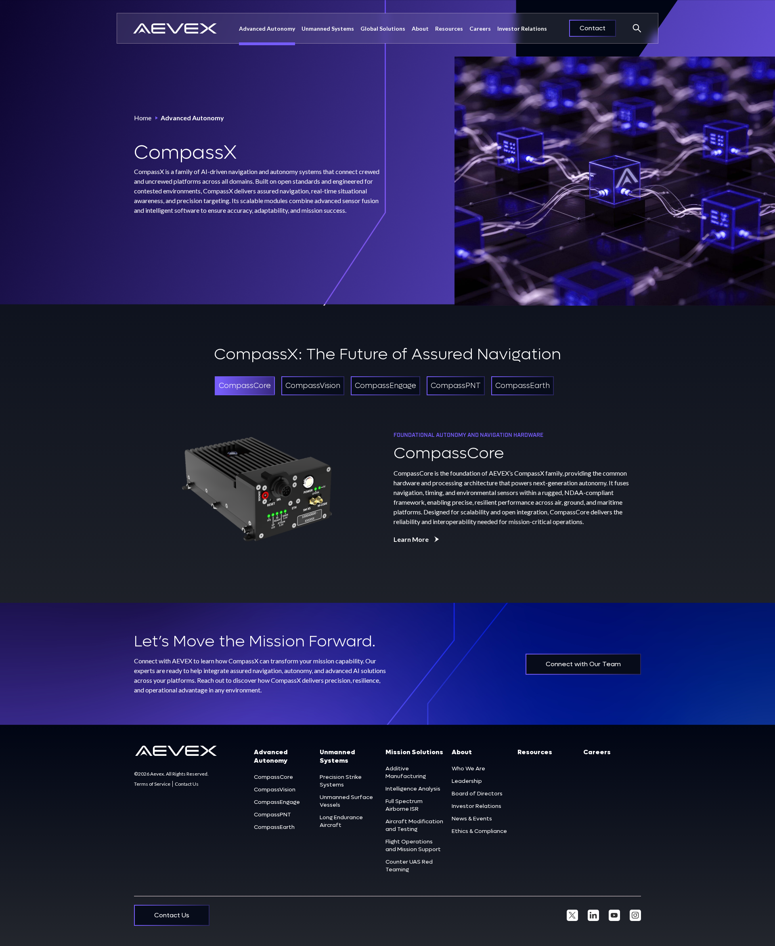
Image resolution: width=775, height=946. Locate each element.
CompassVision (274, 789)
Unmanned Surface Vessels (346, 801)
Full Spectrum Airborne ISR (404, 805)
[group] (245, 385)
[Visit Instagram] (635, 915)
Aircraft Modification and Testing (414, 825)
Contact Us (187, 784)
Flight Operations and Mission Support (413, 845)
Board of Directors (477, 793)
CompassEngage (277, 802)
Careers (480, 28)
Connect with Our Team (583, 664)
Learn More (411, 539)
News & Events (472, 818)
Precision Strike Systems (341, 781)
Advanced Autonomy (267, 28)
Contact (592, 28)
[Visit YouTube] (614, 915)
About (462, 752)
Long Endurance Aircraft (341, 821)
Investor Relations (522, 28)
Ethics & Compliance (479, 831)
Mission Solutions (414, 752)
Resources (449, 28)
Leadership (467, 781)
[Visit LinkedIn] (593, 915)
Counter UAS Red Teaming (409, 865)
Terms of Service (152, 784)
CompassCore (273, 777)
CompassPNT (272, 814)
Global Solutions (382, 28)
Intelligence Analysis (412, 789)
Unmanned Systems (328, 28)
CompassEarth (274, 827)
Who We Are (468, 768)
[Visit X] (572, 915)
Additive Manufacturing (405, 772)
